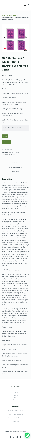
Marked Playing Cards (15, 410)
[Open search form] (25, 5)
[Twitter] (13, 437)
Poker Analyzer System (15, 414)
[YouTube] (20, 437)
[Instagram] (17, 437)
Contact (15, 400)
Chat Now (7, 142)
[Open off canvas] (4, 5)
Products (15, 393)
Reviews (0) (15, 172)
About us (15, 395)
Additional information (15, 167)
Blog (15, 397)
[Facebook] (10, 437)
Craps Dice (15, 421)
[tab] (15, 163)
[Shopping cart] (28, 5)
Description (15, 163)
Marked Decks (14, 152)
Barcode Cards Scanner (15, 418)
